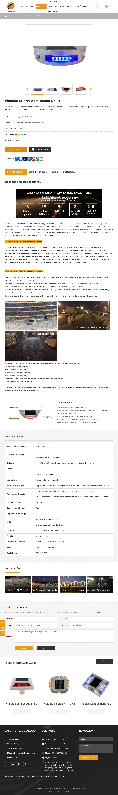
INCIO (23, 6)
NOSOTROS (30, 6)
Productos (41, 6)
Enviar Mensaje (88, 757)
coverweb (65, 791)
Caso (62, 6)
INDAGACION (86, 731)
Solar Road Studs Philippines (38, 776)
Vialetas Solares (42, 16)
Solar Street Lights (57, 776)
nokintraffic (55, 758)
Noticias (70, 6)
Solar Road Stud (20, 776)
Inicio (20, 16)
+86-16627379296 (61, 748)
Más (103, 661)
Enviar (23, 648)
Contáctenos (81, 6)
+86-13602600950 (56, 739)
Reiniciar (46, 648)
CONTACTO (48, 731)
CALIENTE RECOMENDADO (20, 731)
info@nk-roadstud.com (59, 744)
